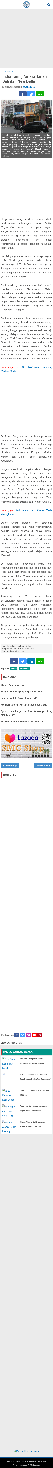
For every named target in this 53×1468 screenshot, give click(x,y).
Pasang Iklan (29, 1461)
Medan (14, 668)
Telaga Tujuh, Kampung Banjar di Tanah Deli (22, 691)
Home (4, 71)
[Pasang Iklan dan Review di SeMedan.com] (26, 1451)
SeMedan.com (29, 87)
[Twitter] (31, 93)
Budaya (11, 71)
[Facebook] (23, 93)
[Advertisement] (26, 38)
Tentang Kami (13, 1461)
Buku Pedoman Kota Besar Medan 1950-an (22, 721)
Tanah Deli (24, 668)
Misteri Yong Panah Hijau (13, 685)
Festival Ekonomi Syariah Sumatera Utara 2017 (24, 704)
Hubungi (42, 1461)
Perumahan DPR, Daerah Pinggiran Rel (19, 698)
